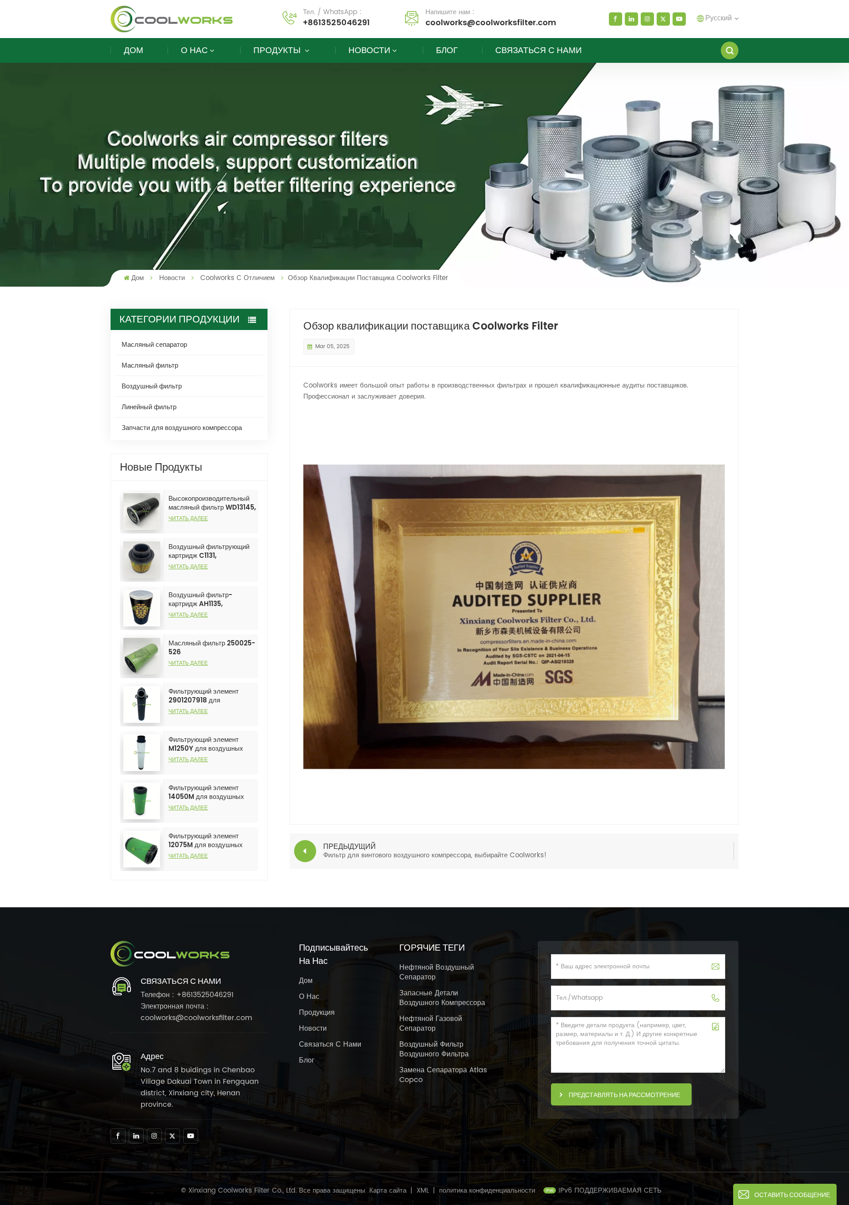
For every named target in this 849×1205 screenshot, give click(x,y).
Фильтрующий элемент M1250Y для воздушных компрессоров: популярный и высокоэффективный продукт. (210, 744)
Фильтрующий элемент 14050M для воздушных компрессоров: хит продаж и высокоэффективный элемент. (211, 792)
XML (423, 1190)
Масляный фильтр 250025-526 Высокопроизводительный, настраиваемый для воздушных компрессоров (211, 647)
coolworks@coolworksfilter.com (490, 22)
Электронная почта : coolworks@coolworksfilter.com (196, 1012)
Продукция (317, 1012)
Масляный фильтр (150, 365)
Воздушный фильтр (152, 386)
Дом (133, 50)
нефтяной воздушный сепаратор (436, 972)
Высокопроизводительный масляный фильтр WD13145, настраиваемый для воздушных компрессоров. (212, 503)
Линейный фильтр (149, 406)
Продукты (278, 50)
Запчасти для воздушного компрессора (182, 427)
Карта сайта (389, 1190)
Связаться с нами (538, 50)
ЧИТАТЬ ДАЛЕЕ (188, 518)
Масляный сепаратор (154, 344)
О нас (194, 50)
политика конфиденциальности (487, 1190)
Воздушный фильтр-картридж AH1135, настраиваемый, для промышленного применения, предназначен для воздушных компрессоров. (209, 599)
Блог (447, 50)
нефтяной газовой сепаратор (430, 1023)
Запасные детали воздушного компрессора (442, 998)
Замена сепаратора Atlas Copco (443, 1075)
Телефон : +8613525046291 (187, 995)
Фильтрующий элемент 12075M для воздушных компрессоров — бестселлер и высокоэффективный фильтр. (205, 840)
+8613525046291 (336, 22)
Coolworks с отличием (237, 278)
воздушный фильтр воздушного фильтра (434, 1049)
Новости (369, 50)
